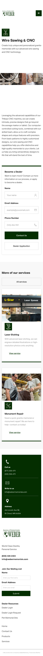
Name (7, 188)
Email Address (11, 203)
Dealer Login (7, 607)
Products (6, 636)
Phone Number (12, 218)
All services (21, 282)
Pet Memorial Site (10, 618)
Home (4, 626)
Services (5, 641)
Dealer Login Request (11, 612)
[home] (12, 13)
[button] (39, 13)
